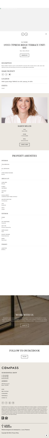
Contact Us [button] (24, 325)
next (26, 34)
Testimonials (5, 395)
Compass (34, 406)
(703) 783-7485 (5, 376)
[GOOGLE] (13, 403)
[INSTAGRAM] (6, 403)
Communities (4, 393)
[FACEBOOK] (3, 403)
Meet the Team (5, 391)
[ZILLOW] (9, 403)
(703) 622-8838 (25, 135)
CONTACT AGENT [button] (24, 144)
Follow (24, 356)
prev (22, 34)
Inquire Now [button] (25, 55)
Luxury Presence (25, 429)
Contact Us (4, 397)
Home (3, 389)
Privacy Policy (15, 433)
